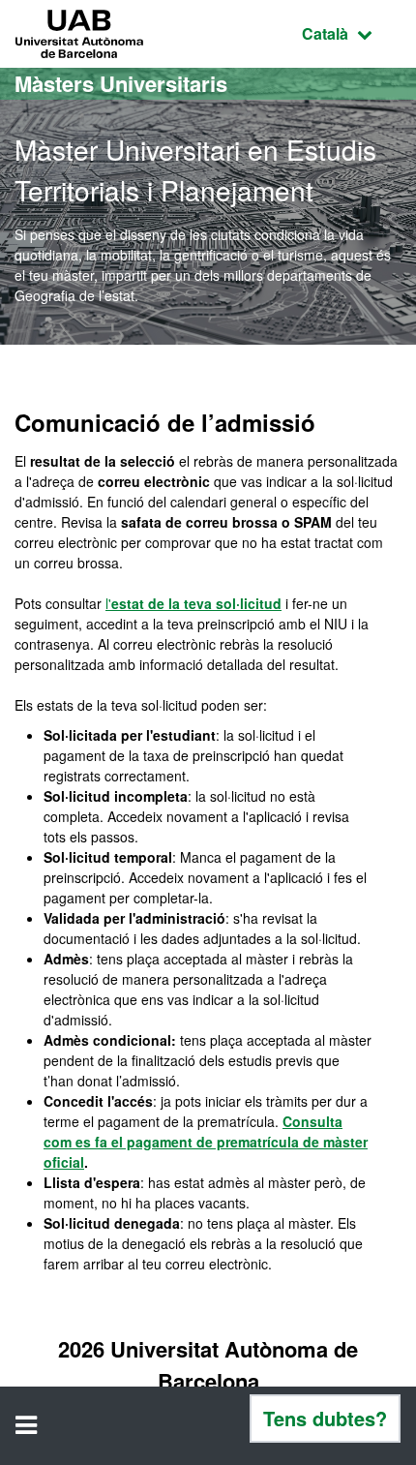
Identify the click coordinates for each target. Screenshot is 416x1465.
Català (351, 33)
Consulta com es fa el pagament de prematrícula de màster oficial (206, 1142)
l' (193, 603)
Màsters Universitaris (121, 83)
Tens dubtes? (325, 1418)
